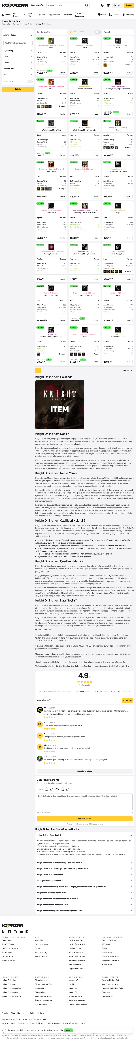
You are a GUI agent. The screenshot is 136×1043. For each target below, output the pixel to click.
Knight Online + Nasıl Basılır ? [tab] (49, 835)
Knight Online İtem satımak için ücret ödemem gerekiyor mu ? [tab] (62, 869)
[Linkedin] (27, 931)
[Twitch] (3, 931)
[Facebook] (9, 931)
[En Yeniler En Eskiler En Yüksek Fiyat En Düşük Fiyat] (118, 32)
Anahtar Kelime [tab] (9, 35)
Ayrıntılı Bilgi (58, 1030)
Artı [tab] (5, 75)
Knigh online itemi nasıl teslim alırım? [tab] (52, 893)
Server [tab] (6, 63)
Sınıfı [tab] (5, 57)
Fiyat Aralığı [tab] (8, 51)
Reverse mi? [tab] (8, 69)
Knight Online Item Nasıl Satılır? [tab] (50, 875)
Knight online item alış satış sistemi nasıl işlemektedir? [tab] (59, 911)
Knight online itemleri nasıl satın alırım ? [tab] (53, 905)
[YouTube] (21, 931)
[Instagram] (15, 931)
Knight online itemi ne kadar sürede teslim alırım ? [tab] (57, 899)
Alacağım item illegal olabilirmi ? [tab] (50, 881)
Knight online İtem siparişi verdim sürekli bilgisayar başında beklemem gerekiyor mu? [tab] (72, 887)
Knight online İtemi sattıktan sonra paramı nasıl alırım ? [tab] (59, 863)
